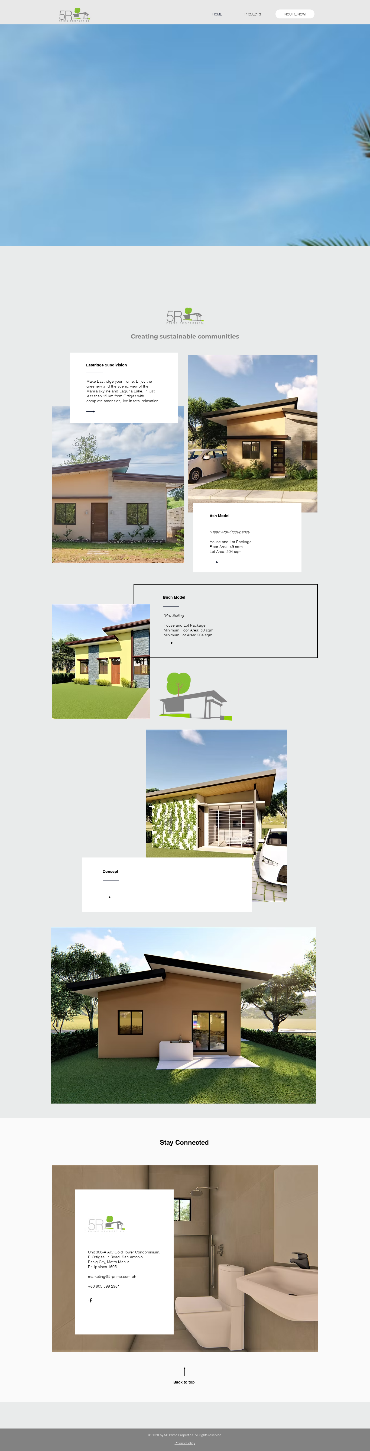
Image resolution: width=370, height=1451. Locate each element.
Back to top (184, 1382)
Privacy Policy (185, 1443)
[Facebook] (90, 1300)
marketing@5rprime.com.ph (112, 1276)
